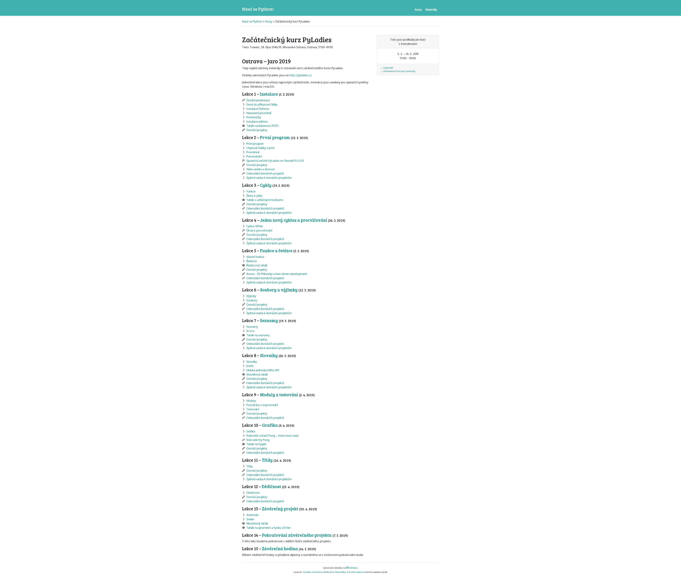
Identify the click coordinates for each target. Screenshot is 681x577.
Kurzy (268, 21)
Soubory (251, 300)
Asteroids (252, 515)
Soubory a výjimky (279, 290)
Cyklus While (254, 226)
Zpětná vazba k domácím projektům (269, 178)
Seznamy (269, 320)
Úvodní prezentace (258, 100)
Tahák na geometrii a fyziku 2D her (268, 527)
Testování (252, 409)
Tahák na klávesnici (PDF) (262, 126)
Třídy (267, 460)
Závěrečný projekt (280, 509)
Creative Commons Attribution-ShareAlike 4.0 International (333, 572)
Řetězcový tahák (256, 265)
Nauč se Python (252, 21)
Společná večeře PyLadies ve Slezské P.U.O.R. (275, 160)
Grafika (270, 425)
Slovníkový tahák (257, 374)
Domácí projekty (256, 130)
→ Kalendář (387, 67)
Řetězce (251, 261)
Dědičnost (272, 486)
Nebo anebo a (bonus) (260, 169)
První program (275, 137)
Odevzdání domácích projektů (265, 173)
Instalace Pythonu (257, 109)
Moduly (251, 400)
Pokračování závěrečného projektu (297, 535)
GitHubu (353, 567)
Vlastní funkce (255, 257)
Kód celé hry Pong (257, 440)
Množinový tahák (257, 523)
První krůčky (253, 117)
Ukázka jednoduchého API (262, 370)
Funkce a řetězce (276, 250)
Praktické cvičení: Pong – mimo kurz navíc (272, 435)
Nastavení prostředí (258, 113)
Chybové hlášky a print (260, 148)
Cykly (266, 185)
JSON (249, 366)
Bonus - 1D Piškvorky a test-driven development (276, 274)
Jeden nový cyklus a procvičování (294, 220)
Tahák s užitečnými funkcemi (264, 200)
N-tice (250, 331)
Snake (250, 519)
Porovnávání (254, 156)
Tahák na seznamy (258, 335)
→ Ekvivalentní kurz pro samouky (398, 71)
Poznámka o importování (262, 405)
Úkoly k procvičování (259, 230)
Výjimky (251, 296)
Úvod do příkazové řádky (262, 104)
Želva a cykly (254, 195)
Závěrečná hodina (280, 548)
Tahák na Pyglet (256, 444)
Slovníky (269, 355)
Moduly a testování (279, 394)
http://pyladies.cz (300, 75)
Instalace (269, 94)
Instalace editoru (257, 121)
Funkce (251, 191)
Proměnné (252, 152)
